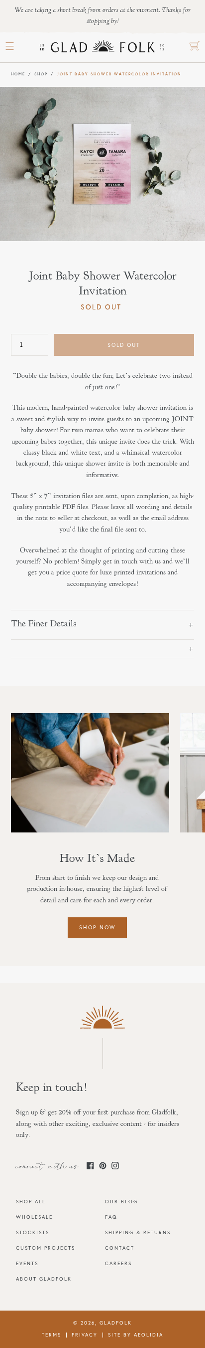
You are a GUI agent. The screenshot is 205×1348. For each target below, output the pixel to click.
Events (27, 1263)
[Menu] (9, 46)
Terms (51, 1335)
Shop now (97, 927)
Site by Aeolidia (135, 1335)
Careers (118, 1263)
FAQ (111, 1217)
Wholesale (34, 1217)
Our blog (121, 1201)
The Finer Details (44, 624)
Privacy (85, 1335)
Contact (119, 1248)
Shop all (31, 1201)
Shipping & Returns (138, 1232)
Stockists (32, 1232)
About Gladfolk (44, 1279)
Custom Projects (45, 1248)
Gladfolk (116, 1323)
